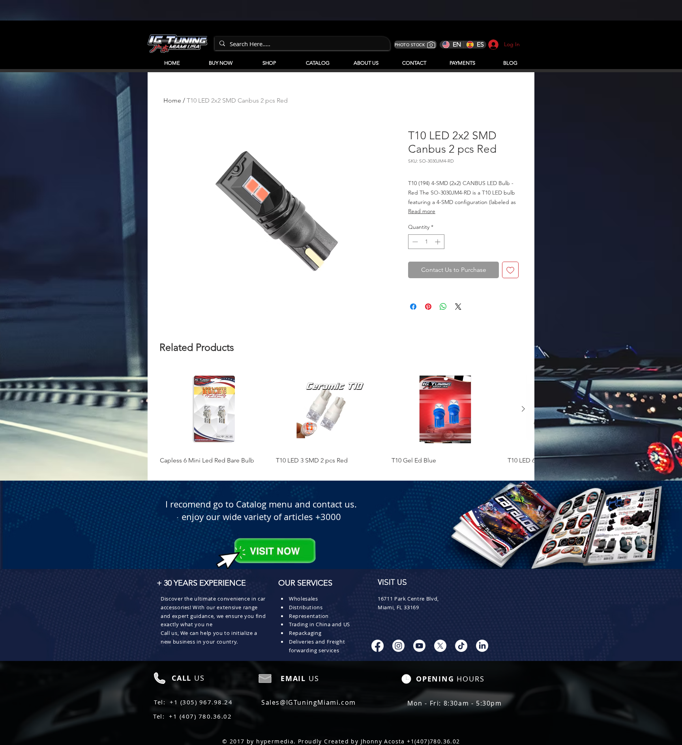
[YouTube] (419, 646)
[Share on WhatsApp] (443, 306)
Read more (421, 211)
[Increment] (438, 242)
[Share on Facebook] (413, 306)
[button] (317, 59)
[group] (341, 421)
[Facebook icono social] (377, 646)
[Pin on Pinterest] (428, 306)
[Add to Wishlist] (510, 270)
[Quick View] (214, 409)
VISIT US (392, 583)
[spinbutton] (426, 242)
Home (172, 100)
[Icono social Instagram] (398, 646)
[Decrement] (414, 242)
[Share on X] (458, 306)
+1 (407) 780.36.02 (200, 716)
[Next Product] (523, 409)
